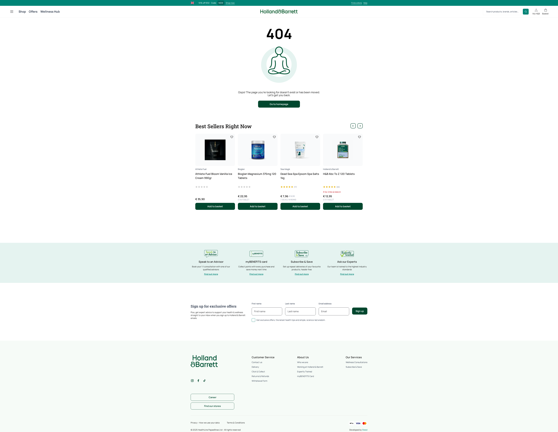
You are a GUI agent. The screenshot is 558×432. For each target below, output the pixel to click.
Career (212, 397)
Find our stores (212, 406)
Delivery (255, 366)
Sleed (364, 429)
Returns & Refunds (260, 376)
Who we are (302, 362)
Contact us (257, 362)
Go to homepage (279, 104)
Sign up (360, 311)
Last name (290, 303)
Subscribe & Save (354, 366)
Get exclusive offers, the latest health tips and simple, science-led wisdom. (291, 320)
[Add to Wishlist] (232, 137)
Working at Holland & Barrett (310, 366)
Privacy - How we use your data (205, 422)
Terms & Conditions (236, 422)
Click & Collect (258, 371)
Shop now (230, 2)
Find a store (356, 2)
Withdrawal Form (259, 380)
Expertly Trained (304, 371)
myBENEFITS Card (305, 376)
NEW (221, 2)
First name (256, 303)
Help (365, 2)
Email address (325, 303)
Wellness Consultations (356, 362)
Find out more (211, 274)
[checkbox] (253, 320)
